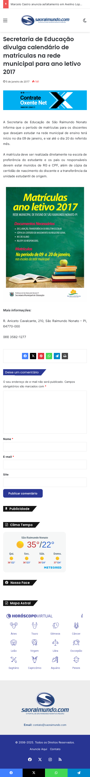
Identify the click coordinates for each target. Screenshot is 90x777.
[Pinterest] (41, 356)
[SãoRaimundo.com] (45, 20)
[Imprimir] (65, 356)
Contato (55, 749)
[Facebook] (25, 356)
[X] (33, 356)
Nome (8, 439)
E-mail (8, 456)
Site (6, 474)
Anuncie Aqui (38, 749)
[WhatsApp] (49, 356)
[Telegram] (57, 356)
